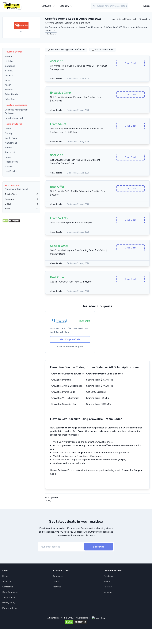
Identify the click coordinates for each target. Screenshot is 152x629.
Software (46, 6)
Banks (56, 581)
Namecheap (11, 142)
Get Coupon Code (70, 339)
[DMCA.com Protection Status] (11, 220)
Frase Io (9, 56)
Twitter (107, 581)
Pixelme (9, 89)
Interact (9, 70)
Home (113, 19)
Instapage (10, 66)
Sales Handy (11, 94)
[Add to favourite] (37, 19)
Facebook (108, 576)
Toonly (8, 147)
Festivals (57, 586)
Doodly (8, 133)
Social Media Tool (127, 19)
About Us (6, 581)
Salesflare (10, 99)
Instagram (108, 592)
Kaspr (8, 80)
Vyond (8, 128)
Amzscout (10, 152)
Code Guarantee (10, 592)
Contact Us (7, 586)
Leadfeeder (11, 171)
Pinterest (108, 586)
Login (146, 6)
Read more (51, 34)
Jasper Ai (9, 75)
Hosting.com (11, 161)
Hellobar (9, 61)
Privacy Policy (8, 602)
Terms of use (8, 597)
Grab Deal (130, 63)
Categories (58, 576)
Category (64, 6)
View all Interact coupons (70, 346)
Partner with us (9, 608)
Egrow (8, 157)
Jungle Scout (11, 138)
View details (56, 78)
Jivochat (9, 166)
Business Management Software (68, 49)
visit (21, 31)
